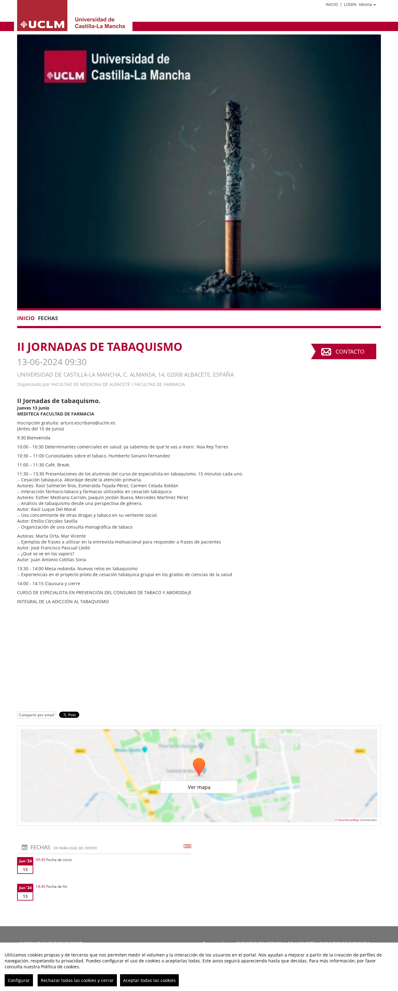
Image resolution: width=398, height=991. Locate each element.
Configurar (19, 980)
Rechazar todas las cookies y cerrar (77, 980)
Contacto (350, 351)
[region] (199, 967)
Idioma (365, 4)
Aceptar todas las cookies (149, 980)
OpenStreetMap (348, 820)
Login (350, 4)
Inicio (332, 4)
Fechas (48, 318)
